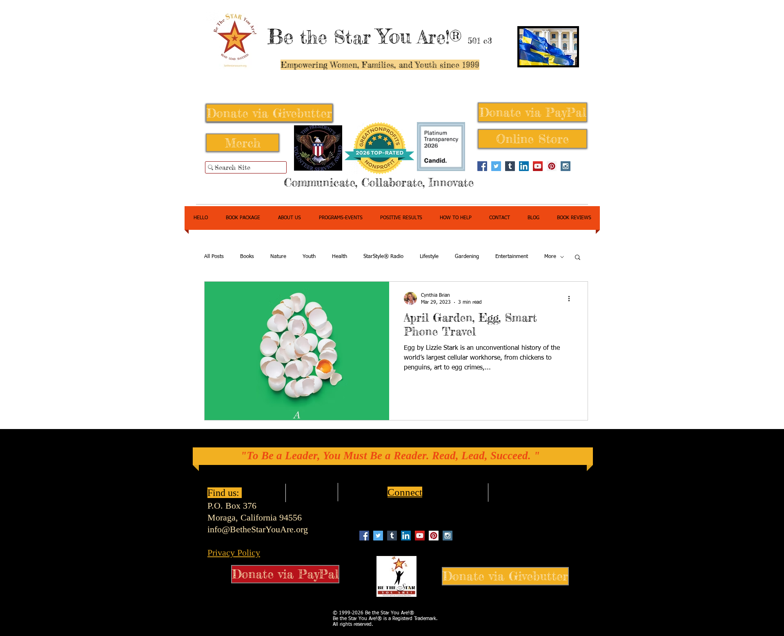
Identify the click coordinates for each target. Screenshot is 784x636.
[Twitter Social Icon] (496, 166)
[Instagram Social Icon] (565, 166)
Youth (309, 256)
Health (339, 256)
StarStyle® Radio (383, 256)
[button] (577, 258)
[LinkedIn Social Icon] (524, 166)
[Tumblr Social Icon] (510, 166)
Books (247, 256)
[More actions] (572, 298)
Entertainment (511, 256)
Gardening (467, 256)
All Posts (214, 256)
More (550, 256)
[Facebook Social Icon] (482, 166)
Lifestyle (429, 256)
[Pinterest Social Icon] (552, 166)
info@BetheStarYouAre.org (257, 529)
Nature (278, 256)
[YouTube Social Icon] (538, 166)
